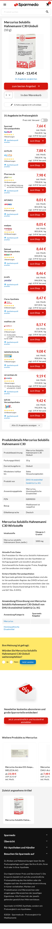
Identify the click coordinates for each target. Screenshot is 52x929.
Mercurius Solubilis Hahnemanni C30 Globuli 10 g (18, 820)
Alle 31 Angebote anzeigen (24, 425)
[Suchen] (46, 12)
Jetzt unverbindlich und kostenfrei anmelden (26, 720)
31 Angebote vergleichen (26, 79)
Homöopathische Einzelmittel (11, 628)
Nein (16, 662)
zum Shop (35, 140)
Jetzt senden (28, 662)
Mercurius (8, 621)
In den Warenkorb (31, 95)
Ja (7, 662)
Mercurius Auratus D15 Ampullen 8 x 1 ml (19, 767)
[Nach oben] (47, 922)
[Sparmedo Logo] (26, 5)
